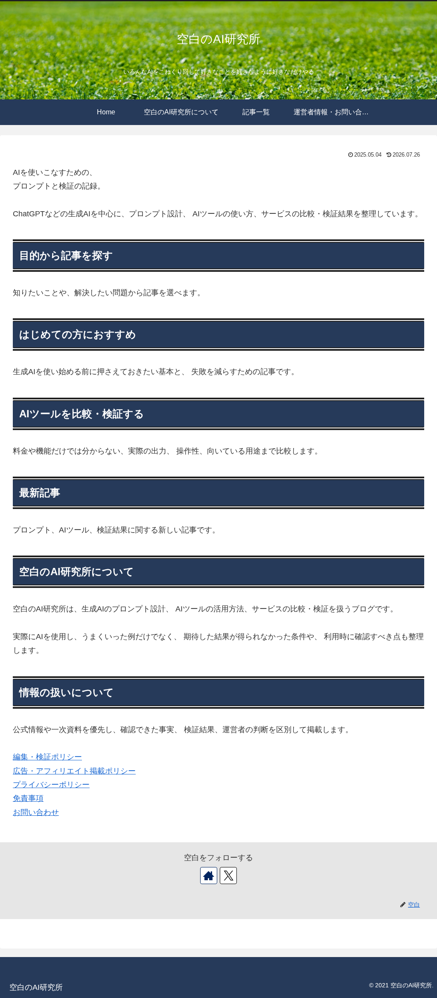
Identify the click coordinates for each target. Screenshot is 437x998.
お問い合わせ (36, 812)
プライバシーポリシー (51, 784)
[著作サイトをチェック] (208, 875)
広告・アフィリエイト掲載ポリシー (74, 771)
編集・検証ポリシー (47, 757)
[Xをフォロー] (228, 875)
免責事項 (28, 798)
